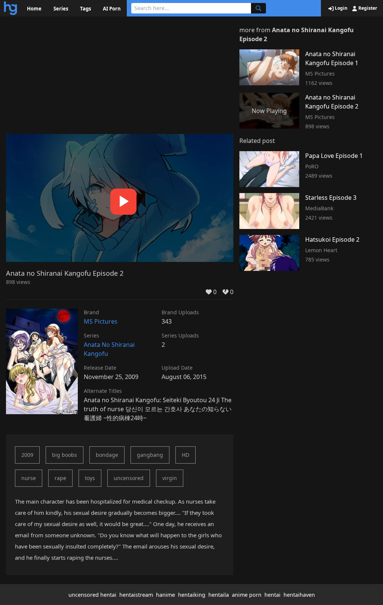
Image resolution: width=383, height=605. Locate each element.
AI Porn (112, 8)
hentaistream (136, 594)
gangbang (150, 454)
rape (60, 478)
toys (90, 478)
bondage (107, 454)
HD (185, 454)
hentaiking (191, 594)
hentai (272, 594)
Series (60, 8)
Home (34, 8)
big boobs (64, 454)
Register (367, 8)
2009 (27, 454)
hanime (165, 594)
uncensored (129, 478)
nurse (28, 478)
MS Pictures (100, 321)
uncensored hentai (92, 594)
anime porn (246, 594)
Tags (85, 8)
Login (340, 8)
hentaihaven (299, 594)
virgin (169, 478)
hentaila (218, 594)
